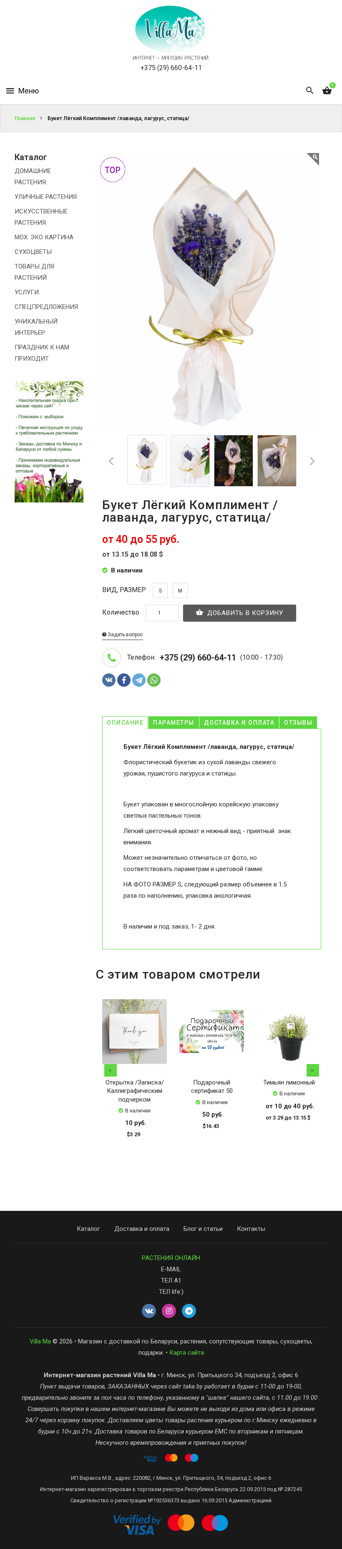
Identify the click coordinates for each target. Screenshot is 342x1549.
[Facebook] (124, 680)
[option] (146, 460)
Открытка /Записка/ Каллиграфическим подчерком (135, 1091)
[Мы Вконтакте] (149, 1311)
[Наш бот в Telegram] (189, 1311)
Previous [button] (110, 1070)
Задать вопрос (124, 635)
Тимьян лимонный (289, 1082)
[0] (327, 91)
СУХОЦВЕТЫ (33, 252)
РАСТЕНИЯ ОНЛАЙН (171, 1258)
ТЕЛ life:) (171, 1291)
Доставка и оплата (239, 722)
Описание (125, 722)
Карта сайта (186, 1352)
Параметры (173, 722)
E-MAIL (171, 1269)
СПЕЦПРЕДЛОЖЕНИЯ (46, 307)
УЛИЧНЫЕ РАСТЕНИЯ (46, 197)
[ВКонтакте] (109, 680)
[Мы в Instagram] (169, 1311)
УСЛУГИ (27, 292)
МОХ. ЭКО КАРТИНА (44, 237)
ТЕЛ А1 (171, 1280)
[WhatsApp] (154, 680)
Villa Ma (40, 1341)
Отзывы (298, 722)
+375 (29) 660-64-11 (171, 68)
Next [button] (313, 1070)
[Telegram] (139, 680)
